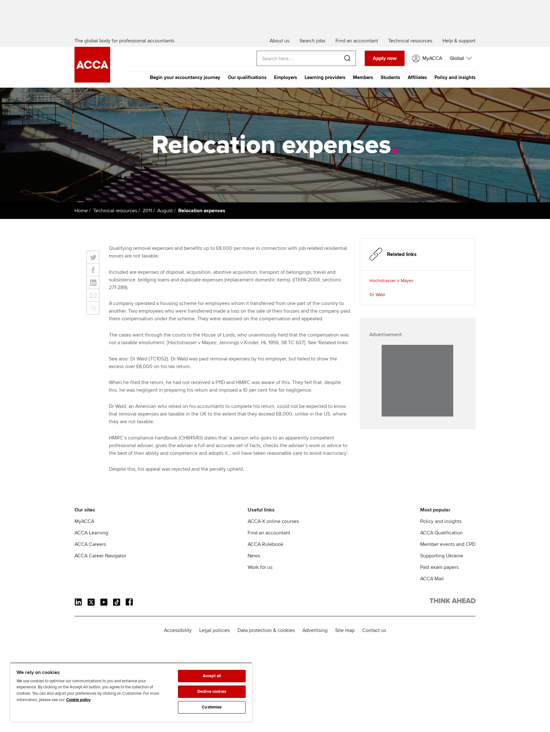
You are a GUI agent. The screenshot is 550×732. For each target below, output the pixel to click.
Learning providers (325, 77)
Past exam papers (439, 567)
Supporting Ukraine (441, 556)
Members (363, 77)
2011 (147, 210)
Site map (345, 630)
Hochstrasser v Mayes (391, 280)
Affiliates (417, 77)
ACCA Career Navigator (100, 556)
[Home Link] (453, 602)
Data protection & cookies (266, 630)
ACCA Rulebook (265, 544)
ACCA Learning (91, 533)
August (165, 210)
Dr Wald (377, 294)
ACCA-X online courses (273, 521)
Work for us (260, 567)
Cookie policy (78, 699)
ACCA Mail (432, 579)
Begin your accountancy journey (185, 77)
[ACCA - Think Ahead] (92, 81)
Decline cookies (211, 691)
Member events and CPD (448, 544)
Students (390, 77)
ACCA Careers (90, 544)
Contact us (374, 630)
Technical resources (115, 210)
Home (81, 210)
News (254, 556)
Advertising (315, 630)
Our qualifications (247, 77)
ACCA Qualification (441, 533)
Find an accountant (269, 533)
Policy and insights (455, 77)
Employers (285, 77)
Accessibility (178, 630)
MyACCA (84, 521)
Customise (212, 707)
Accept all (212, 675)
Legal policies (214, 630)
